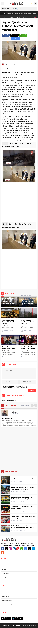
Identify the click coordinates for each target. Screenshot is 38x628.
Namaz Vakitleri (6, 596)
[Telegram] (33, 548)
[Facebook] (2, 548)
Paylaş (7, 35)
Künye (3, 565)
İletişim (4, 569)
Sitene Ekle (5, 578)
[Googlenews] (25, 548)
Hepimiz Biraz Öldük (8, 418)
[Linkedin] (14, 548)
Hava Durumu (5, 592)
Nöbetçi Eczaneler (7, 600)
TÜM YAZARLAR (25, 405)
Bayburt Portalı (8, 64)
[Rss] (2, 552)
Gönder (25, 35)
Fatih (13, 412)
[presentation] (32, 405)
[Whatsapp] (21, 548)
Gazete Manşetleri (7, 605)
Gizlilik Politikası (6, 573)
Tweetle (16, 35)
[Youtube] (17, 548)
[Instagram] (10, 548)
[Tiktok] (29, 548)
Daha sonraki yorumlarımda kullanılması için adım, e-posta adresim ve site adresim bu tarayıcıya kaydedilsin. (17, 387)
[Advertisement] (19, 203)
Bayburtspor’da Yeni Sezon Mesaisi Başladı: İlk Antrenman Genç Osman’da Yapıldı (22, 13)
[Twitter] (6, 548)
